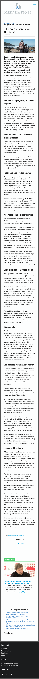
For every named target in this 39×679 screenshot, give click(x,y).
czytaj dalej (21, 592)
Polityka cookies (6, 651)
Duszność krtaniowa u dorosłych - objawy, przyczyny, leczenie (18, 617)
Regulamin (4, 653)
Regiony (3, 655)
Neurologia (10, 23)
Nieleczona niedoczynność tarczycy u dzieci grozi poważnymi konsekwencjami (20, 625)
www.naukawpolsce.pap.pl (16, 535)
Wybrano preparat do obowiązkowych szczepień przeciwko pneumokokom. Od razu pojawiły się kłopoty (20, 621)
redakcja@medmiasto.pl (11, 663)
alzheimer (7, 34)
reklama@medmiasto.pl (11, 665)
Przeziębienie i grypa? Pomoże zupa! (17, 628)
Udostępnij (20, 543)
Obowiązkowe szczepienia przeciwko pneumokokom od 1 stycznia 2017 (17, 613)
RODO (5, 649)
